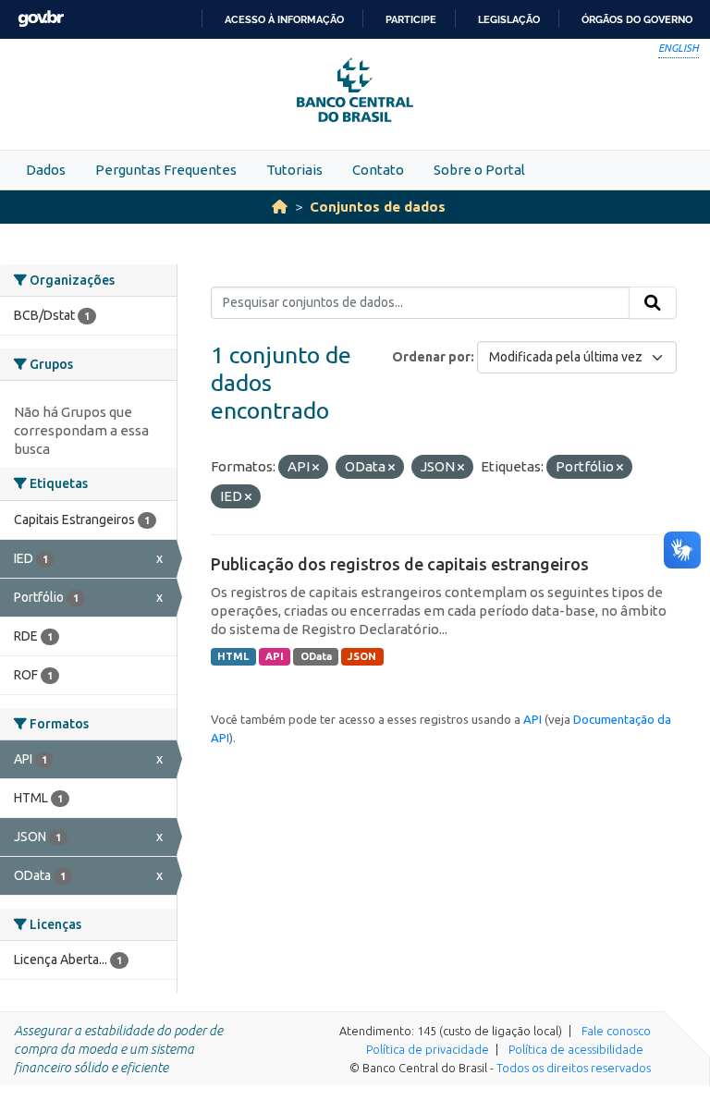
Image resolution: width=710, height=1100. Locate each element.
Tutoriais (294, 169)
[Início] (280, 206)
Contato (378, 169)
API (274, 656)
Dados (46, 169)
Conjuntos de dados (378, 206)
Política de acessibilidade (575, 1049)
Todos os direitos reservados (573, 1067)
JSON (362, 656)
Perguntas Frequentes (166, 169)
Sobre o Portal (479, 169)
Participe (411, 19)
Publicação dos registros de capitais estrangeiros (400, 564)
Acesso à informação (284, 19)
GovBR (41, 19)
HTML (233, 656)
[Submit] (653, 303)
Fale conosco (616, 1030)
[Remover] (315, 467)
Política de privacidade (427, 1049)
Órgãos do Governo (636, 19)
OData (316, 656)
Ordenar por (431, 356)
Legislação (509, 19)
